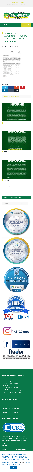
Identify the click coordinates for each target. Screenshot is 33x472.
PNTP (10, 449)
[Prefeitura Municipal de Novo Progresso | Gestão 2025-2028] (16, 15)
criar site (13, 436)
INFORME (16, 4)
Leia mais (22, 462)
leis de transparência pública (19, 443)
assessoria (22, 438)
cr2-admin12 (8, 46)
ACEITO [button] (13, 468)
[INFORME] (16, 112)
